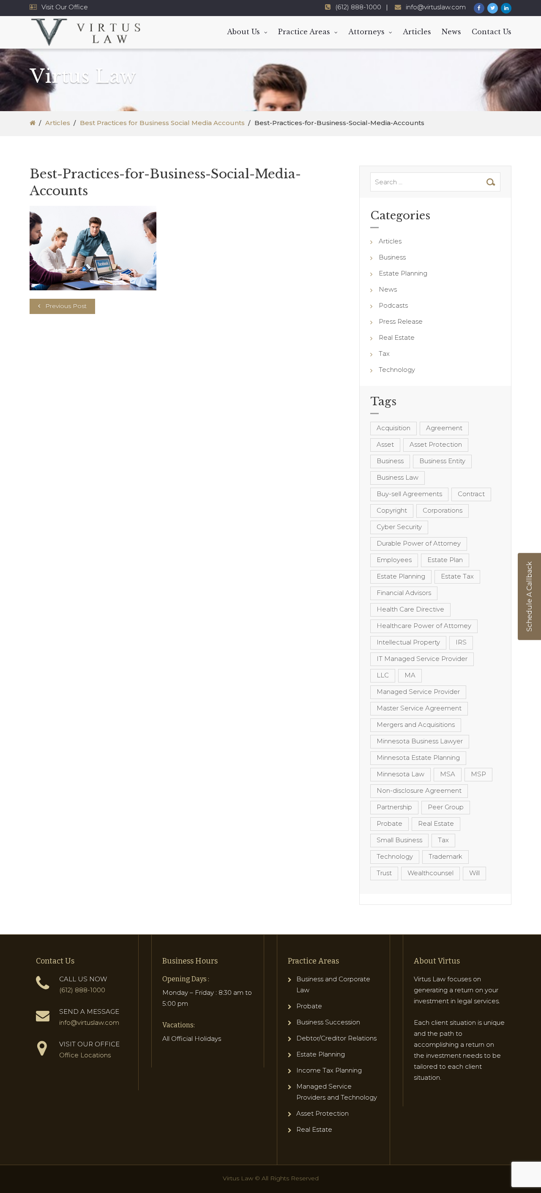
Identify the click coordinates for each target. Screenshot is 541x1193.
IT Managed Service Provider (422, 659)
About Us (243, 31)
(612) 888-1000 (358, 7)
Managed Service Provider (418, 692)
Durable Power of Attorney (419, 543)
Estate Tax (457, 576)
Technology (397, 370)
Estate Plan (445, 560)
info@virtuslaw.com (436, 7)
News (451, 31)
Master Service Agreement (419, 708)
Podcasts (393, 305)
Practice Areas (304, 31)
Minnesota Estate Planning (418, 757)
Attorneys (366, 31)
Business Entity (442, 461)
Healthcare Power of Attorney (424, 626)
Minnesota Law (400, 774)
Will (474, 873)
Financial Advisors (404, 593)
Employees (394, 560)
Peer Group (446, 807)
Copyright (392, 510)
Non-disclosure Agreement (419, 790)
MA (409, 675)
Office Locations (85, 1055)
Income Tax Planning (329, 1070)
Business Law (397, 477)
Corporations (442, 510)
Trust (384, 873)
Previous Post (66, 306)
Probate (389, 823)
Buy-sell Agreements (409, 494)
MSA (447, 774)
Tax (384, 353)
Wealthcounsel (430, 873)
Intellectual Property (408, 642)
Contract (471, 494)
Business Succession (328, 1022)
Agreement (444, 428)
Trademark (445, 856)
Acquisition (393, 428)
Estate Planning (403, 273)
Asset (385, 444)
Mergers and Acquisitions (416, 725)
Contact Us (491, 31)
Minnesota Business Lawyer (420, 741)
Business (392, 257)
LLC (383, 675)
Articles (417, 31)
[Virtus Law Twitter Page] (492, 8)
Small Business (399, 840)
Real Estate (397, 337)
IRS (461, 642)
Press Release (401, 321)
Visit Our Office (64, 7)
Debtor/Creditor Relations (336, 1038)
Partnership (394, 807)
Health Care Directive (410, 609)
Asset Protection (436, 444)
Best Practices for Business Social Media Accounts (162, 123)
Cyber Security (399, 527)
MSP (478, 774)
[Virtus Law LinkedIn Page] (506, 8)
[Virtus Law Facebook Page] (479, 8)
